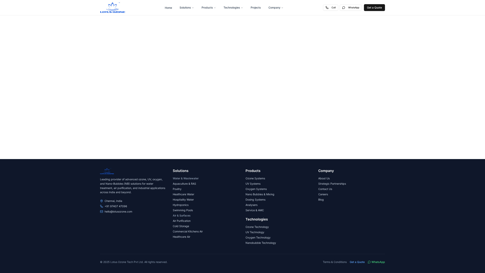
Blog (321, 199)
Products (207, 7)
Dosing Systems (255, 199)
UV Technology (255, 232)
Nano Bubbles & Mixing (260, 194)
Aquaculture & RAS (184, 183)
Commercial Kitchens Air (188, 231)
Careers (323, 194)
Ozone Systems (255, 178)
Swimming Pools (183, 210)
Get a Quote (374, 7)
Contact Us (325, 189)
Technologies (232, 7)
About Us (324, 178)
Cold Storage (181, 226)
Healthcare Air (181, 236)
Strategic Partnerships (332, 183)
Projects (256, 7)
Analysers (251, 204)
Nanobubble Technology (261, 242)
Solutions (185, 7)
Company (274, 7)
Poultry (177, 189)
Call (334, 7)
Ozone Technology (257, 226)
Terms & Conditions (335, 262)
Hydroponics (181, 204)
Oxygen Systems (256, 189)
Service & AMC (255, 210)
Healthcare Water (183, 194)
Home (168, 7)
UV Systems (253, 183)
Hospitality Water (183, 199)
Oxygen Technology (258, 237)
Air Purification (182, 220)
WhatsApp (353, 7)
